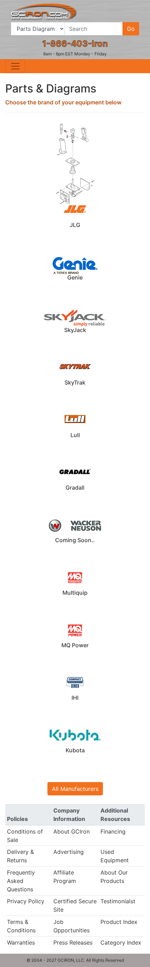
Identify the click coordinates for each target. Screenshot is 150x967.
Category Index (120, 942)
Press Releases (72, 942)
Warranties (21, 942)
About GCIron (71, 831)
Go (131, 28)
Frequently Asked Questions (21, 881)
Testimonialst (117, 901)
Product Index (118, 921)
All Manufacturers (75, 788)
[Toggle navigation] (15, 66)
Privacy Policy (25, 901)
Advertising (68, 851)
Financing (113, 831)
